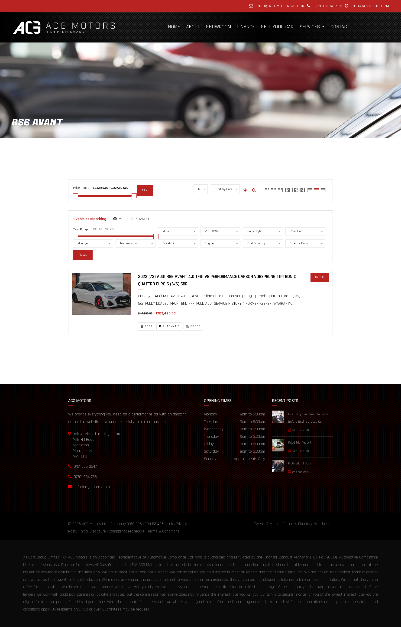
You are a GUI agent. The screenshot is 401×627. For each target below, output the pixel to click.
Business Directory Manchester (307, 523)
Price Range (81, 188)
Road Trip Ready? (299, 443)
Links (171, 523)
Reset (83, 255)
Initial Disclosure (93, 531)
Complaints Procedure (127, 531)
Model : (133, 219)
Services (310, 26)
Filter (145, 190)
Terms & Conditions (163, 531)
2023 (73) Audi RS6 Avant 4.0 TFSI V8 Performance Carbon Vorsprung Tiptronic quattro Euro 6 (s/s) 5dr (217, 280)
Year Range (80, 229)
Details (319, 277)
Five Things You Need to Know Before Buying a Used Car (308, 418)
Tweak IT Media (266, 523)
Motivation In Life (299, 463)
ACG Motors (91, 523)
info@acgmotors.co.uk (280, 6)
